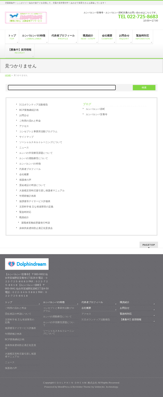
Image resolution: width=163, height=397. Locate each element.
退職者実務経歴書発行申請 (35, 222)
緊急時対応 (25, 212)
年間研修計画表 (27, 196)
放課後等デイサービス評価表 (34, 201)
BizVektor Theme (82, 386)
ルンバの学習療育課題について (36, 153)
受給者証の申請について (32, 185)
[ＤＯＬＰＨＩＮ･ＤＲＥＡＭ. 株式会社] (26, 19)
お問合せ (24, 115)
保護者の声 (25, 179)
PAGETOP (149, 244)
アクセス (24, 126)
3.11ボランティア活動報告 (33, 104)
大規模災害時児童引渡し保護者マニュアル (42, 190)
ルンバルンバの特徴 (30, 163)
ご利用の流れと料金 (30, 120)
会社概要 (24, 174)
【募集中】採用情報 (130, 319)
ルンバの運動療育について (33, 158)
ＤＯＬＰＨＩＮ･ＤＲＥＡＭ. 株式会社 (77, 382)
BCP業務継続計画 (29, 110)
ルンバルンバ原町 (95, 109)
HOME (8, 75)
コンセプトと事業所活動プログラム (38, 131)
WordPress (64, 386)
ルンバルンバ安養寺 (96, 114)
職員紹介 (24, 217)
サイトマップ (26, 136)
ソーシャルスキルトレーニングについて (40, 142)
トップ (8, 302)
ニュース (24, 147)
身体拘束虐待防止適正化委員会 (36, 228)
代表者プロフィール (30, 169)
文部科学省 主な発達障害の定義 (36, 206)
